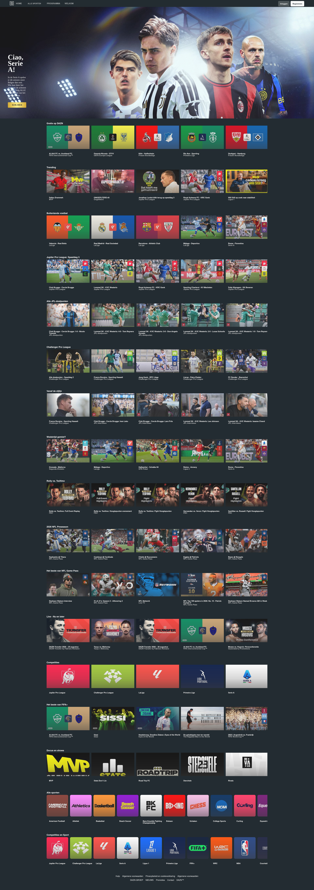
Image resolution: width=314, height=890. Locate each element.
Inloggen (284, 3)
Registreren (297, 3)
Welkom (69, 3)
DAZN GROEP (136, 880)
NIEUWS (150, 880)
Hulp (118, 876)
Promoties (160, 880)
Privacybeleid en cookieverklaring (160, 876)
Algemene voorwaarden (132, 876)
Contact (170, 880)
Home (19, 3)
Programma (53, 3)
